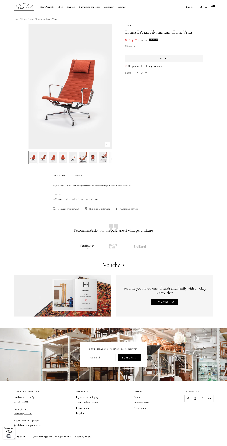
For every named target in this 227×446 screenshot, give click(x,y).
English (189, 6)
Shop (60, 6)
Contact (122, 6)
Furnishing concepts (89, 6)
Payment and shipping (87, 397)
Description (59, 175)
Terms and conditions (87, 402)
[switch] (8, 436)
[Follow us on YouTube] (209, 398)
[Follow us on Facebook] (188, 398)
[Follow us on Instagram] (195, 398)
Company (109, 6)
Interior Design (141, 402)
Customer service (129, 208)
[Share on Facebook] (134, 73)
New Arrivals (47, 6)
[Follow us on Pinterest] (202, 398)
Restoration (140, 407)
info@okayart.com (23, 413)
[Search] (201, 7)
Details (78, 175)
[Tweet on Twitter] (142, 73)
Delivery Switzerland (68, 208)
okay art (39, 436)
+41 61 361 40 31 (21, 408)
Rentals (71, 6)
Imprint (80, 413)
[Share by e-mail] (146, 73)
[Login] (206, 7)
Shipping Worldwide (99, 208)
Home (16, 19)
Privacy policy (83, 407)
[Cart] (212, 7)
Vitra (128, 25)
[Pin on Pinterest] (137, 73)
